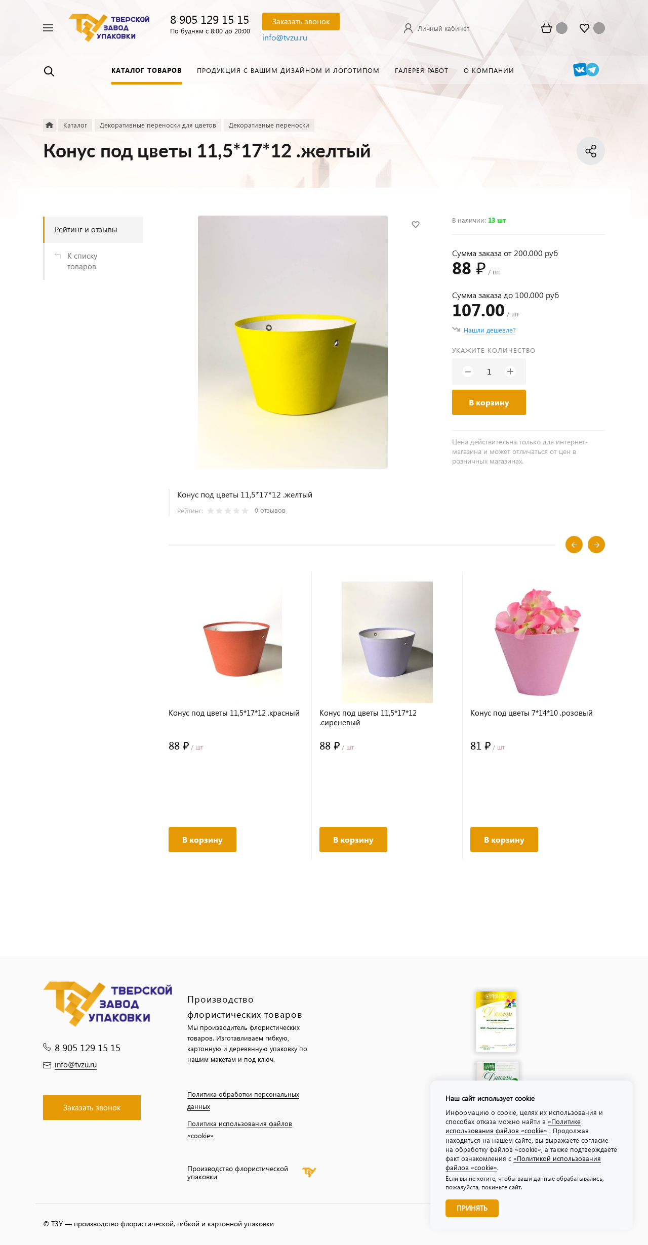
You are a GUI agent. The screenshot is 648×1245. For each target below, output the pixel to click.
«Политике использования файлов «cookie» (513, 1126)
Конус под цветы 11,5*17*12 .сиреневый (368, 717)
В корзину (489, 402)
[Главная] (49, 125)
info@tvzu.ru (284, 37)
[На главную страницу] (108, 26)
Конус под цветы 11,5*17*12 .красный (234, 713)
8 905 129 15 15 (209, 19)
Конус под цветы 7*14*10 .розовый (531, 713)
